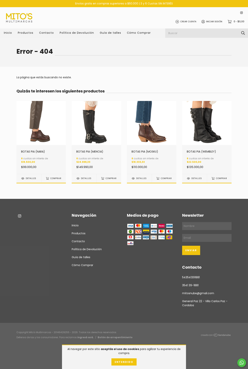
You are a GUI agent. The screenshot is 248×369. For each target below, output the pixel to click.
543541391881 (191, 277)
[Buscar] (243, 33)
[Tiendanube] (216, 336)
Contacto (46, 33)
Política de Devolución (77, 33)
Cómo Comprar (139, 33)
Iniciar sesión (214, 21)
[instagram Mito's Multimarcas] (241, 13)
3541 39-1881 (190, 285)
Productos (25, 33)
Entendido (124, 362)
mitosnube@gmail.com (198, 293)
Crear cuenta (188, 21)
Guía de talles (110, 33)
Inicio (8, 33)
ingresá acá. (85, 337)
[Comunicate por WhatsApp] (241, 362)
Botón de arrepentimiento (115, 337)
